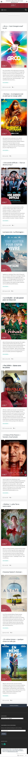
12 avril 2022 (6, 700)
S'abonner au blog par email (8, 725)
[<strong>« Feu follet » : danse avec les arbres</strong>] (14, 389)
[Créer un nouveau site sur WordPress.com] (14, 1)
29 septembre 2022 (8, 428)
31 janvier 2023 (7, 291)
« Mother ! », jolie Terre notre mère (11, 505)
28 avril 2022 (6, 632)
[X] (2, 744)
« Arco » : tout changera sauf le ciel (13, 27)
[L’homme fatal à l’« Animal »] (14, 593)
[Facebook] (4, 744)
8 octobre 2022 (7, 358)
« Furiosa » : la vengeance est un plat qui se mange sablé (13, 95)
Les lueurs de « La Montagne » (13, 232)
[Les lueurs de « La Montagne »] (14, 253)
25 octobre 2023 (7, 225)
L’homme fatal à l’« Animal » (12, 572)
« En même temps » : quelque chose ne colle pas (13, 640)
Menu (5, 10)
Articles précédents (14, 705)
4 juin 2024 (6, 156)
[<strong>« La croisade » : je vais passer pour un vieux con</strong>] (14, 321)
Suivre (3, 733)
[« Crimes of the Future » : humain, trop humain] (14, 458)
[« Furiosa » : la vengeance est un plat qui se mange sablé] (14, 117)
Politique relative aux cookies (12, 751)
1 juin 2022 (6, 565)
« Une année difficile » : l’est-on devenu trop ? (14, 164)
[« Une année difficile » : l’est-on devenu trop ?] (14, 186)
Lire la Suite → (6, 82)
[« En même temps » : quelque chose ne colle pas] (14, 662)
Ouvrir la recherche (25, 10)
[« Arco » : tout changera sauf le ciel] (14, 49)
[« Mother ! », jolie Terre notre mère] (14, 527)
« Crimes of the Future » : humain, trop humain (12, 436)
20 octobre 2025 (7, 87)
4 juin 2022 (6, 497)
